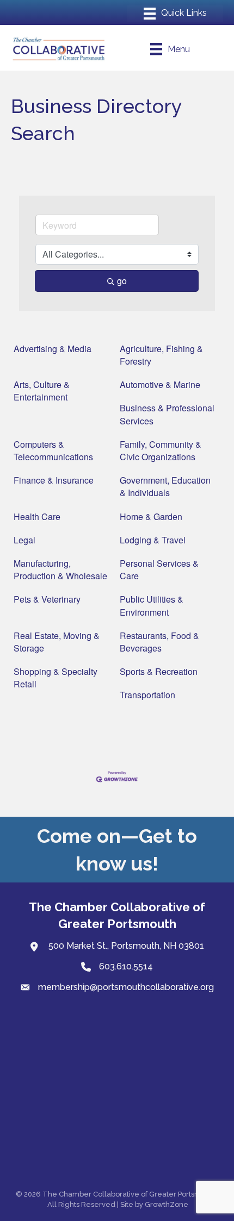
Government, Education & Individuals (165, 486)
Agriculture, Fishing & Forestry (161, 354)
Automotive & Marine (160, 384)
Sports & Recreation (159, 671)
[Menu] (175, 13)
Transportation (147, 694)
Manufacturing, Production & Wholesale (60, 569)
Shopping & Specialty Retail (55, 677)
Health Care (37, 516)
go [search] (122, 280)
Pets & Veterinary (47, 599)
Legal (24, 540)
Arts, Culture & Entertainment (42, 390)
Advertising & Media (52, 348)
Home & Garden (151, 516)
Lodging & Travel (153, 540)
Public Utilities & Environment (151, 605)
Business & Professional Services (167, 414)
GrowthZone (166, 1204)
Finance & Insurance (54, 480)
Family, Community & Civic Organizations (160, 450)
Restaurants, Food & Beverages (159, 641)
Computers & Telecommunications (53, 450)
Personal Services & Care (159, 569)
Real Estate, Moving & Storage (57, 641)
